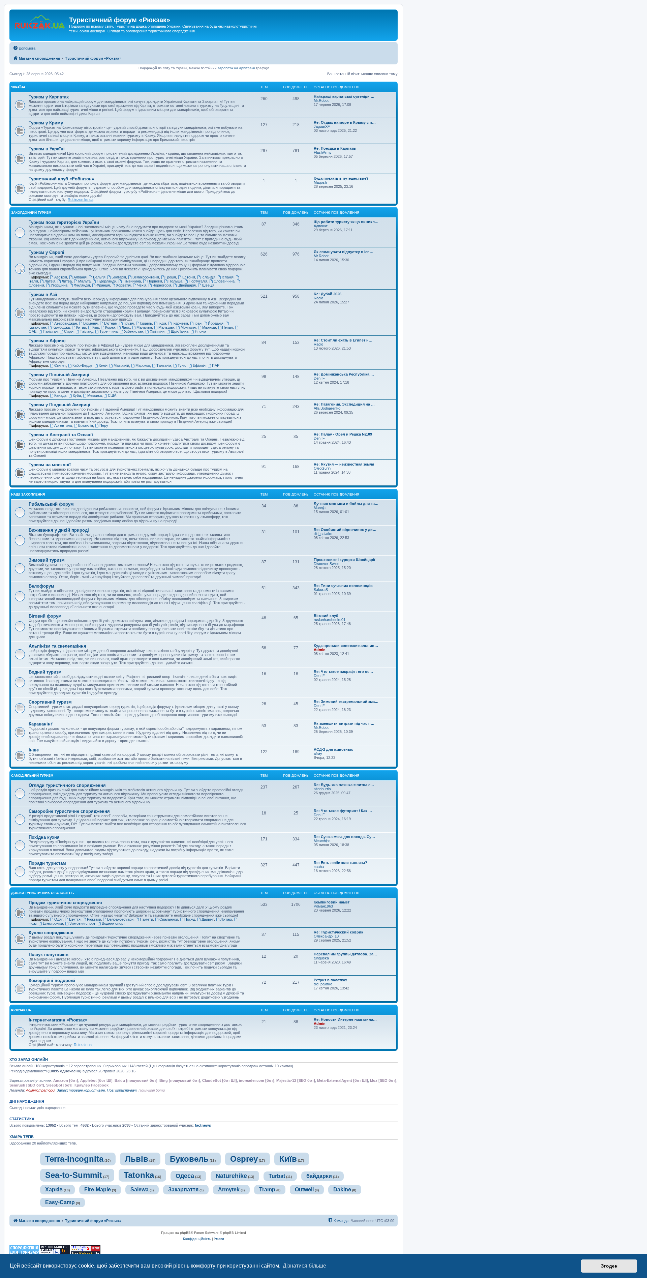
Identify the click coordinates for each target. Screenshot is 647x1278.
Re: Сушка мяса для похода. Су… (344, 837)
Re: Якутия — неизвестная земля (344, 464)
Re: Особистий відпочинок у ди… (345, 530)
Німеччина (132, 281)
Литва (67, 281)
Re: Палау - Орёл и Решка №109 (343, 434)
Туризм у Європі (46, 252)
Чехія (141, 285)
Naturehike (231, 1175)
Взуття (75, 919)
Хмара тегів (21, 1137)
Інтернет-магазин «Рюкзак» (58, 1019)
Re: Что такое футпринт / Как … (343, 811)
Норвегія (154, 281)
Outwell (304, 1189)
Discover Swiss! (327, 564)
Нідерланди (106, 281)
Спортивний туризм (50, 702)
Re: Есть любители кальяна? (340, 863)
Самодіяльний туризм (32, 775)
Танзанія (163, 365)
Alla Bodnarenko (327, 408)
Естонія (188, 277)
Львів (136, 1158)
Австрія (60, 277)
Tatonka (139, 1175)
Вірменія (90, 323)
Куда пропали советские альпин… (346, 646)
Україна (18, 87)
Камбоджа (61, 327)
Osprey (244, 1158)
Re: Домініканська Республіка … (344, 374)
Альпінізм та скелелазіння (57, 646)
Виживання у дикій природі (59, 530)
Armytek (229, 1189)
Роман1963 (323, 906)
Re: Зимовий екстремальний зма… (346, 702)
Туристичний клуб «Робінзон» (61, 178)
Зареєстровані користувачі (81, 1090)
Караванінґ (41, 723)
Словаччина (224, 281)
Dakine (342, 1189)
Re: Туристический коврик (338, 932)
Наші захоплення (28, 494)
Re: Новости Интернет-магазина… (345, 1019)
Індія (162, 323)
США (112, 395)
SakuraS (321, 590)
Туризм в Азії (43, 294)
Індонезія (180, 323)
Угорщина (59, 285)
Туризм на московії (50, 464)
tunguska (321, 958)
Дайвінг (208, 919)
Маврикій (121, 365)
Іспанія (228, 277)
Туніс (182, 365)
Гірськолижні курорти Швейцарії (344, 560)
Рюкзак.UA (21, 1010)
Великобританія (145, 277)
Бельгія (99, 277)
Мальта (84, 281)
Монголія (188, 327)
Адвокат (321, 226)
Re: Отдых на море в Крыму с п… (345, 122)
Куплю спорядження (51, 932)
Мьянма (209, 327)
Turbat (277, 1176)
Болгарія (119, 277)
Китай (81, 327)
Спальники (168, 919)
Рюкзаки (94, 919)
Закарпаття (183, 1189)
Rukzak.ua (83, 1045)
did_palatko (323, 534)
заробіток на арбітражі (236, 68)
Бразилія (85, 425)
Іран (198, 323)
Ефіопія (199, 365)
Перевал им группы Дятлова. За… (345, 954)
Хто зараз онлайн (28, 1060)
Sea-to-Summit (73, 1175)
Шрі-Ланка (179, 331)
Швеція (208, 285)
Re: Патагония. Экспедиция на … (344, 404)
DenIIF (319, 378)
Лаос (126, 327)
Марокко (142, 365)
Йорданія (215, 323)
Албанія (80, 277)
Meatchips (322, 841)
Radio (318, 298)
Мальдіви (166, 327)
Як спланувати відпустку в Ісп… (343, 252)
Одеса (185, 1175)
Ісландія (208, 277)
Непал (227, 327)
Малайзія (144, 327)
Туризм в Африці (47, 340)
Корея (110, 327)
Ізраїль (146, 323)
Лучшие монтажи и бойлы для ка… (346, 504)
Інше (34, 749)
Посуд (189, 919)
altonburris (322, 789)
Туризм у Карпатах (49, 96)
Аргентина (63, 425)
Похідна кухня (44, 837)
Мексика (94, 395)
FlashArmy (323, 152)
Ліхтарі (226, 919)
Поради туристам (47, 863)
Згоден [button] (609, 1266)
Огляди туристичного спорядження (67, 785)
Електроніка (53, 923)
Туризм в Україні (47, 148)
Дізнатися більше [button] (304, 1266)
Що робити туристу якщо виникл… (346, 222)
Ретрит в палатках (330, 980)
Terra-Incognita (74, 1158)
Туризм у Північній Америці (59, 374)
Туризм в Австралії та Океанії (61, 434)
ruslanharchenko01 (329, 620)
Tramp (267, 1189)
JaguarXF (322, 126)
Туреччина (108, 331)
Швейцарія (187, 285)
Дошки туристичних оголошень (42, 893)
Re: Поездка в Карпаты (335, 148)
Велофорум (41, 586)
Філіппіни (157, 331)
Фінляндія (82, 285)
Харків (54, 1189)
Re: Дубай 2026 (327, 294)
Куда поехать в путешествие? (341, 178)
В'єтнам (111, 323)
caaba (319, 867)
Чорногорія (162, 285)
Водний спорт (113, 923)
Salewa (139, 1189)
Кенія (103, 365)
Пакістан (50, 331)
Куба (77, 395)
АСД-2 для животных (333, 749)
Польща (175, 281)
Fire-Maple (97, 1189)
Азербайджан (65, 323)
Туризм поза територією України (64, 222)
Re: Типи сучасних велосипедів (343, 586)
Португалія (198, 281)
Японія (200, 331)
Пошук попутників (48, 954)
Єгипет (60, 365)
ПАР (215, 365)
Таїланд (86, 331)
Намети (146, 919)
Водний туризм (45, 672)
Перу (103, 425)
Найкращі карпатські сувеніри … (344, 96)
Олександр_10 (326, 936)
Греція (170, 277)
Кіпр (95, 327)
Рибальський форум (51, 504)
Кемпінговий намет (331, 902)
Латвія (49, 281)
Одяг (58, 919)
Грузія (129, 323)
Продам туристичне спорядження (65, 902)
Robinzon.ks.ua (80, 200)
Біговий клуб (326, 616)
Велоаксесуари (120, 919)
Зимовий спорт (82, 923)
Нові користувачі (121, 1090)
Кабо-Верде (82, 365)
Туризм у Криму (46, 122)
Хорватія (123, 285)
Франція (103, 285)
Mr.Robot (321, 100)
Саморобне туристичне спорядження (69, 811)
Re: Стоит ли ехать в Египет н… (343, 340)
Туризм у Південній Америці (59, 404)
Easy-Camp (60, 1202)
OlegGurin (322, 468)
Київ (288, 1158)
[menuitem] (24, 48)
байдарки (319, 1176)
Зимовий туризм (47, 560)
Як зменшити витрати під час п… (344, 723)
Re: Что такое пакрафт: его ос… (343, 672)
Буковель (189, 1158)
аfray (318, 753)
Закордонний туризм (31, 212)
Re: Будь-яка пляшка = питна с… (344, 785)
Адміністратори (40, 1090)
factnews (203, 1125)
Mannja (320, 508)
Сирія (68, 331)
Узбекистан (133, 331)
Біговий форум (45, 616)
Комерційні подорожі (52, 980)
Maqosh (320, 182)
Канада (60, 395)
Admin (320, 650)
